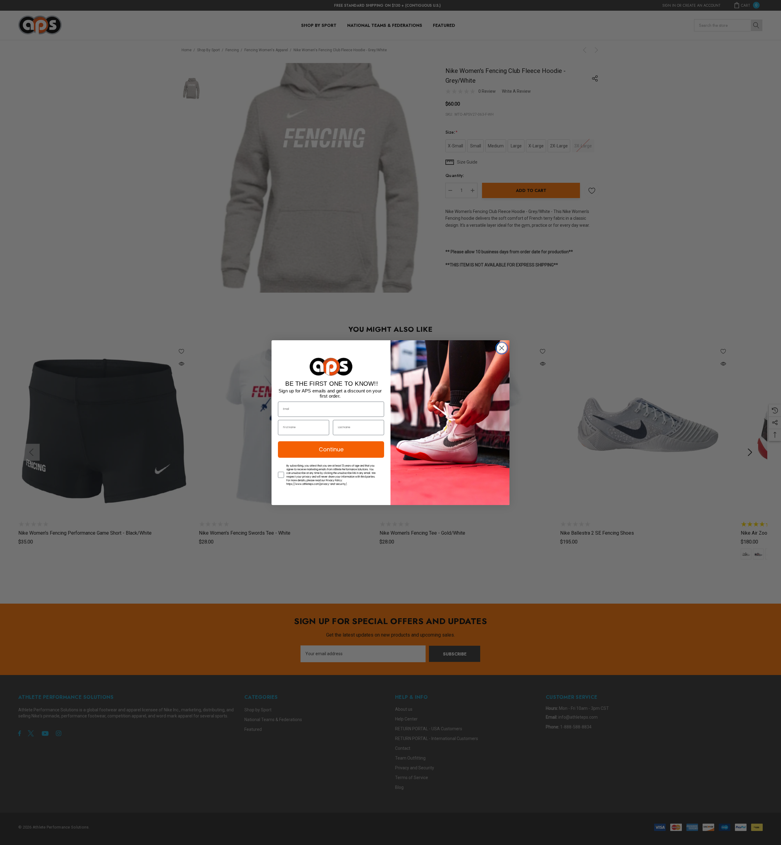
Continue (331, 449)
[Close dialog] (501, 348)
